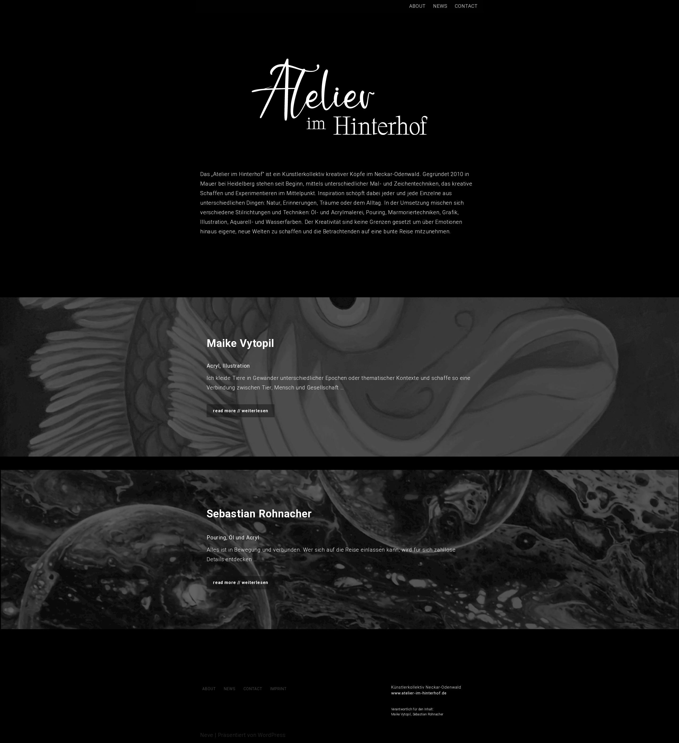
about (417, 6)
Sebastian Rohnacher (428, 714)
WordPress (271, 735)
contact (466, 6)
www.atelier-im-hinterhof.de (419, 693)
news (440, 6)
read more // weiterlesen (240, 410)
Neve (206, 735)
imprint (278, 689)
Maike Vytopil (401, 714)
